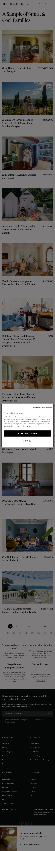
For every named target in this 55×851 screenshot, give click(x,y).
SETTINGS (27, 441)
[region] (27, 426)
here (28, 426)
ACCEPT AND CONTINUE (27, 433)
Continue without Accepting (42, 407)
